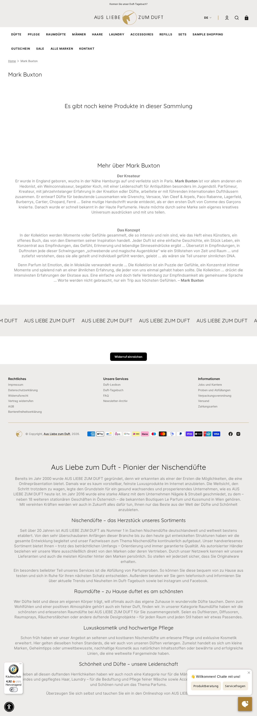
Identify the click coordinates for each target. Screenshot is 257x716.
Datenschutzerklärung (23, 390)
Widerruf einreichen (128, 356)
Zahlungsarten (207, 406)
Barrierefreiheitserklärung (25, 411)
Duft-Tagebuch (113, 390)
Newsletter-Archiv (115, 401)
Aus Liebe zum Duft (57, 434)
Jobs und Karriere (210, 384)
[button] (227, 18)
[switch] (14, 689)
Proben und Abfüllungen (214, 390)
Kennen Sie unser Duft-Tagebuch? (128, 3)
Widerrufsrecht (18, 395)
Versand (203, 401)
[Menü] (20, 664)
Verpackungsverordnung (214, 395)
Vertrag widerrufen (20, 401)
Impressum (15, 384)
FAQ (106, 395)
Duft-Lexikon (111, 384)
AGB (11, 406)
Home (12, 61)
